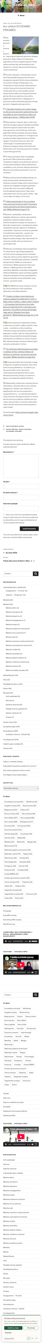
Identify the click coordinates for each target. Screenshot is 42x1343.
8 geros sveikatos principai (13, 1102)
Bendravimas (29, 806)
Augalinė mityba (12, 806)
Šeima (19, 898)
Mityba (6, 604)
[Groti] (6, 941)
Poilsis (5, 688)
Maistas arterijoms (13, 612)
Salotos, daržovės (12, 713)
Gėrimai (9, 700)
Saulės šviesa (8, 722)
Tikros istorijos (11, 882)
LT (29, 1338)
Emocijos (9, 826)
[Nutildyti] (30, 941)
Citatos (24, 810)
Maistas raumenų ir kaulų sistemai (19, 641)
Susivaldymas (8, 731)
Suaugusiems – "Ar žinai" (15, 591)
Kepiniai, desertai (12, 705)
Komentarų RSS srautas (12, 920)
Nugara (27, 854)
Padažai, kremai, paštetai (15, 709)
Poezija (24, 858)
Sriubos (9, 717)
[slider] (35, 941)
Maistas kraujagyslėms (14, 620)
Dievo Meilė (11, 818)
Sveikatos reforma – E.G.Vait (16, 734)
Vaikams (20, 886)
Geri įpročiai (24, 826)
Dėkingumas (26, 822)
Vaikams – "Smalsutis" (14, 595)
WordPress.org (9, 924)
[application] (21, 941)
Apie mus (6, 1098)
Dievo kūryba (12, 429)
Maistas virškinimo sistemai (16, 662)
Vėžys (8, 898)
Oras (5, 680)
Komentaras (8, 452)
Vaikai (8, 886)
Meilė (21, 842)
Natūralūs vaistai (12, 854)
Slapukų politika (9, 1115)
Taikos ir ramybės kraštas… (13, 762)
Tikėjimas (27, 882)
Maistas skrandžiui (13, 654)
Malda (21, 838)
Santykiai (24, 862)
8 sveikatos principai (13, 802)
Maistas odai (10, 637)
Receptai (6, 693)
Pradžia (6, 1094)
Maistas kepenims (13, 616)
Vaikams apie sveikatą (11, 744)
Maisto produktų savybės (15, 670)
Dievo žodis (10, 822)
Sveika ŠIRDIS (11, 874)
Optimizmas (10, 858)
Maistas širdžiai (12, 650)
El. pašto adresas (10, 493)
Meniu (22, 15)
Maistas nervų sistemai (14, 633)
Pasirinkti (8, 1332)
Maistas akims (11, 608)
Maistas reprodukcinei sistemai (18, 645)
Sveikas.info (24, 5)
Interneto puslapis (10, 504)
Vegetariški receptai (13, 894)
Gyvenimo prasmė (14, 431)
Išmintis (9, 838)
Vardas (6, 482)
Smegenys (10, 866)
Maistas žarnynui (12, 666)
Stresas (23, 866)
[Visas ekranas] (36, 972)
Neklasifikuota (8, 675)
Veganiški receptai (13, 890)
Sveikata (23, 870)
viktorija (17, 23)
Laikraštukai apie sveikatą (13, 587)
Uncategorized (8, 740)
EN (32, 1338)
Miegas (31, 842)
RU (37, 1338)
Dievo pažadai (25, 429)
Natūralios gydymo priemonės (17, 850)
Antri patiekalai (11, 696)
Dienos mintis (11, 814)
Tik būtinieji (31, 1328)
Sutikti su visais (13, 1328)
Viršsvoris (31, 894)
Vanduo (6, 748)
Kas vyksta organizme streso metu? (16, 770)
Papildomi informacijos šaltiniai (15, 1111)
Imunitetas (26, 834)
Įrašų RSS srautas (10, 915)
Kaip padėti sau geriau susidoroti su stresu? (19, 766)
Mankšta (6, 600)
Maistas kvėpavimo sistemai (16, 629)
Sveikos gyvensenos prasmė (17, 878)
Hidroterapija (11, 834)
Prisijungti (7, 911)
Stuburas (9, 870)
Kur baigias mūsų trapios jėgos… (15, 775)
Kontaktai (7, 1107)
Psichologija (10, 862)
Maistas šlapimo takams (15, 658)
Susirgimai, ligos (9, 727)
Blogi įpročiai (10, 810)
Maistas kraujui (11, 624)
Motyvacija (10, 846)
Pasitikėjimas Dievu (15, 426)
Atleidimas (31, 802)
